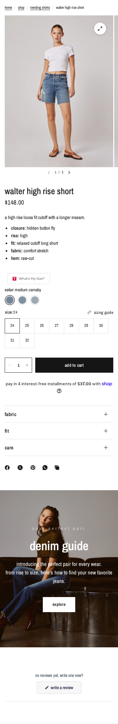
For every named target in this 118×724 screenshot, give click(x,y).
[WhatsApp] (46, 467)
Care (9, 447)
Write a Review (63, 689)
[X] (21, 467)
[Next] (69, 172)
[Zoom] (100, 29)
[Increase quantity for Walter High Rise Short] (27, 365)
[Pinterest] (34, 467)
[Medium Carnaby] (10, 300)
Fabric (10, 414)
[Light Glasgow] (35, 300)
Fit (7, 430)
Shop (21, 7)
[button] (59, 604)
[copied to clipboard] (58, 467)
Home (8, 7)
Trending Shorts (40, 7)
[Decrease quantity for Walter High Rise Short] (9, 365)
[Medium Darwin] (22, 300)
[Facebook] (8, 467)
